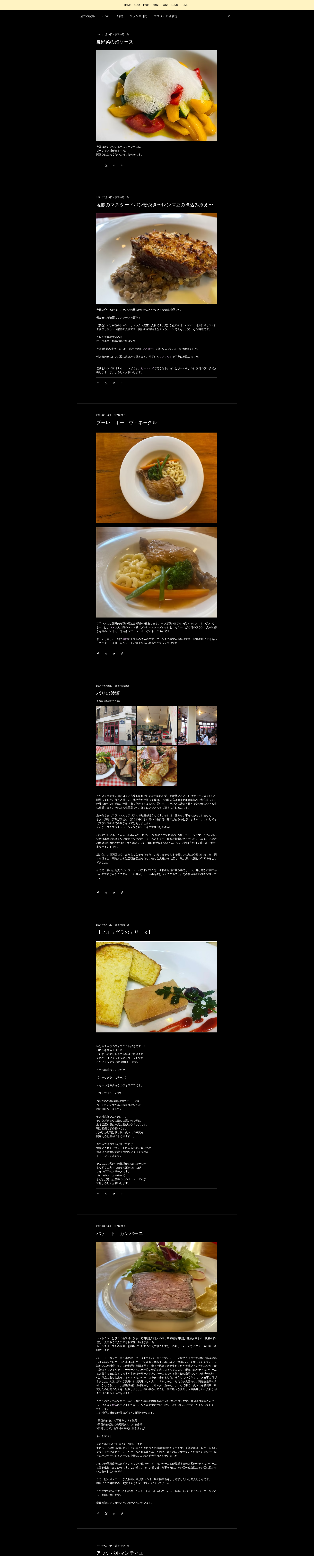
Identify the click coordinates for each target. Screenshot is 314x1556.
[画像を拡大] (116, 725)
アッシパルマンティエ (120, 1553)
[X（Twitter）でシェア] (105, 165)
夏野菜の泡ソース (114, 42)
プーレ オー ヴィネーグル (126, 422)
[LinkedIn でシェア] (113, 165)
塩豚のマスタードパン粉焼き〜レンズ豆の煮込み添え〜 (154, 205)
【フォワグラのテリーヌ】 (124, 932)
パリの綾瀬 (108, 693)
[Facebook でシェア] (97, 165)
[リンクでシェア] (121, 165)
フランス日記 (138, 16)
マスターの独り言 (165, 16)
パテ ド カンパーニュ (122, 1233)
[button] (229, 16)
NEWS (106, 16)
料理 (120, 16)
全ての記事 (87, 16)
